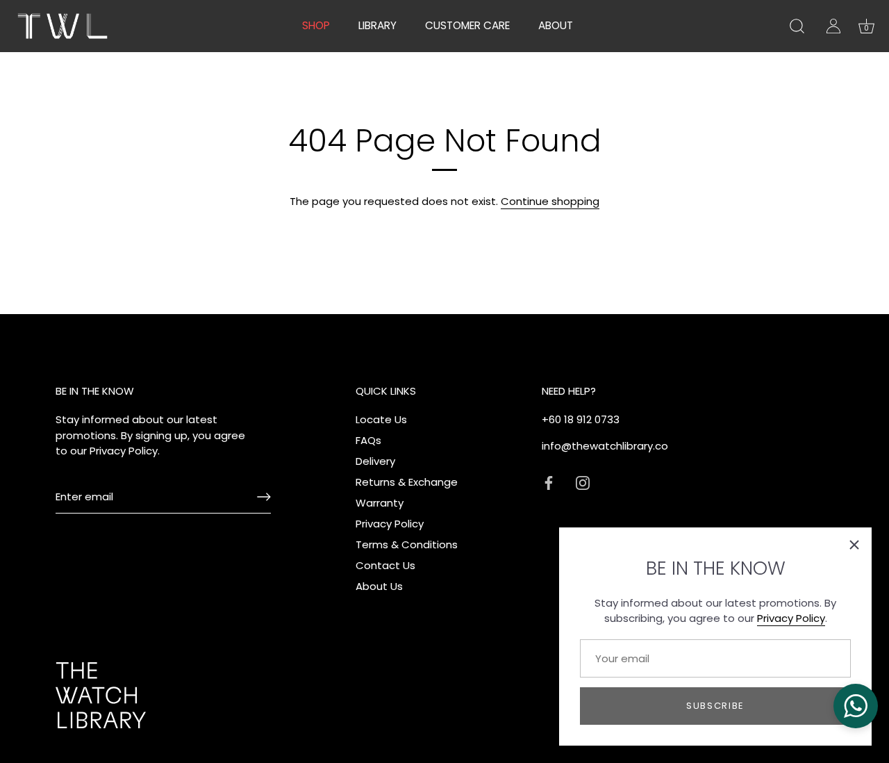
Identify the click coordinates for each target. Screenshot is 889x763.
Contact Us (385, 565)
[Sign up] (264, 497)
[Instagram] (583, 482)
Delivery (375, 461)
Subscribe (715, 705)
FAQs (368, 440)
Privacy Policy (791, 618)
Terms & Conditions (407, 544)
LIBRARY (377, 25)
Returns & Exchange (407, 482)
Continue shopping (550, 201)
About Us (379, 586)
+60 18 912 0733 (581, 419)
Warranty (380, 502)
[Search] (796, 26)
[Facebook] (549, 482)
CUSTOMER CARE (467, 25)
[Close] (854, 545)
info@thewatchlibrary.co (605, 445)
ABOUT (555, 25)
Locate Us (381, 419)
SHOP (316, 25)
